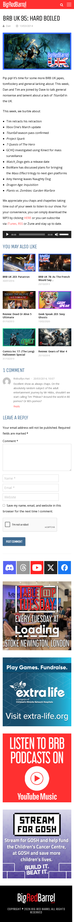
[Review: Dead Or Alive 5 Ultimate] (19, 300)
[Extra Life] (37, 725)
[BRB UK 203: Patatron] (19, 263)
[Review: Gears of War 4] (54, 337)
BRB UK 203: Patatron (16, 276)
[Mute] (56, 234)
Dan (8, 26)
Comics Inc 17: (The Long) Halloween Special (18, 353)
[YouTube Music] (37, 801)
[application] (37, 234)
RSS (20, 224)
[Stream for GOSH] (37, 877)
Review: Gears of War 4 (52, 351)
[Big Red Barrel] (15, 8)
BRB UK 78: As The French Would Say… (54, 278)
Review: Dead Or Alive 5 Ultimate (17, 315)
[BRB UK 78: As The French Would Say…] (54, 263)
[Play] (7, 234)
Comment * (10, 441)
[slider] (64, 234)
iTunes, (12, 224)
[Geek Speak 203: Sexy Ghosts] (54, 300)
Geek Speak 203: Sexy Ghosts (51, 315)
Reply (16, 406)
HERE (27, 218)
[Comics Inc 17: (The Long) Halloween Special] (19, 337)
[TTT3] (37, 649)
